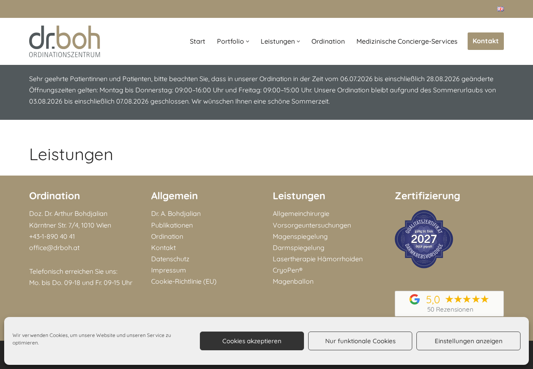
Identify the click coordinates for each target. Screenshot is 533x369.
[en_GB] (500, 9)
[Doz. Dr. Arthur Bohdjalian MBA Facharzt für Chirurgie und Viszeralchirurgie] (64, 41)
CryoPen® (288, 270)
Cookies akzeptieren (251, 341)
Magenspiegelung (300, 236)
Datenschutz (170, 259)
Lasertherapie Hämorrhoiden (318, 259)
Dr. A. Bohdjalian (176, 213)
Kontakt (486, 41)
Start (197, 41)
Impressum (168, 270)
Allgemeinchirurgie (301, 213)
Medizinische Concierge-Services (407, 41)
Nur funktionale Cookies (360, 341)
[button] (247, 41)
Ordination (328, 41)
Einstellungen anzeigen (469, 341)
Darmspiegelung (298, 247)
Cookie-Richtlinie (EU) (184, 281)
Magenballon (293, 281)
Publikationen (172, 225)
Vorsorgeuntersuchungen (312, 225)
